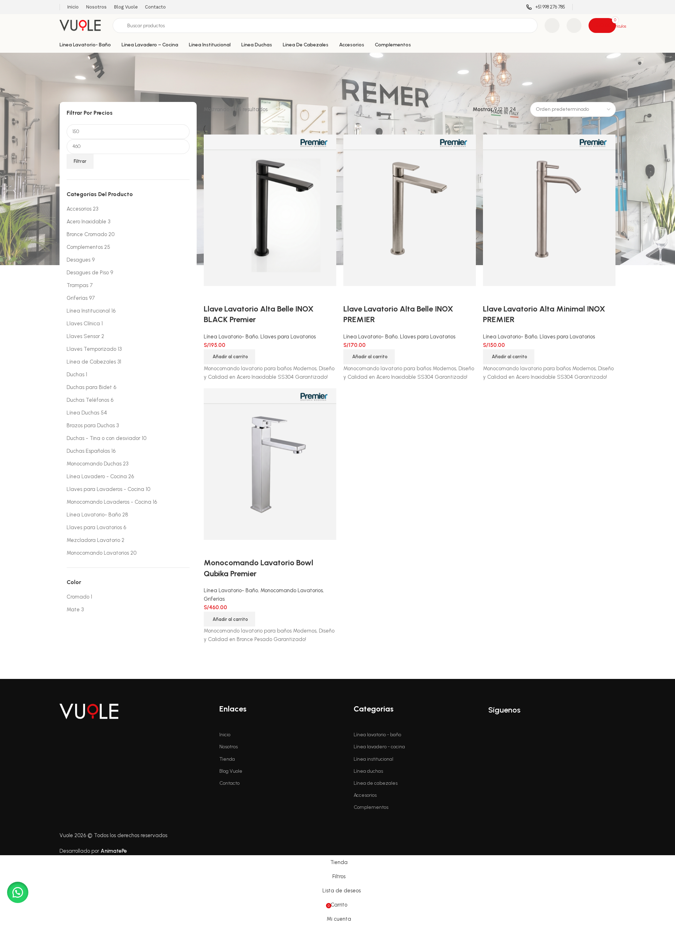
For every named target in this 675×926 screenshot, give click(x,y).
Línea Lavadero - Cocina (97, 476)
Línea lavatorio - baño (377, 735)
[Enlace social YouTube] (602, 7)
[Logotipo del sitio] (83, 25)
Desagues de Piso (88, 272)
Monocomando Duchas (94, 464)
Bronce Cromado (87, 234)
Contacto (229, 783)
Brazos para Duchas (91, 425)
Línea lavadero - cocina (379, 747)
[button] (369, 356)
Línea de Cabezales (91, 362)
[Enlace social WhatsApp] (611, 7)
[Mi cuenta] (574, 25)
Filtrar (80, 161)
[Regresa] (68, 61)
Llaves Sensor (83, 336)
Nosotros (228, 747)
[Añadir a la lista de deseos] (371, 295)
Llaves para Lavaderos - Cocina (105, 489)
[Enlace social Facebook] (584, 7)
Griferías (77, 298)
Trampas (77, 285)
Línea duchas (368, 771)
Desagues (78, 260)
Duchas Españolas (88, 451)
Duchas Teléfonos (88, 400)
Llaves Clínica (83, 323)
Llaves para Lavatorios (94, 527)
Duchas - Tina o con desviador (103, 438)
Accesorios (79, 209)
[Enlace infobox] (545, 7)
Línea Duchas (83, 413)
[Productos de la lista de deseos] (552, 25)
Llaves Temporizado (91, 349)
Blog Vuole (230, 771)
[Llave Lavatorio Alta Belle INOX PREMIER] (409, 210)
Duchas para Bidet (89, 387)
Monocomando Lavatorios (98, 553)
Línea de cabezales (376, 783)
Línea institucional (373, 759)
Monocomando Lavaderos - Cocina (109, 502)
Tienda (227, 759)
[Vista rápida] (352, 295)
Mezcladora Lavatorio (93, 540)
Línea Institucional (88, 311)
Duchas (75, 374)
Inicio (224, 735)
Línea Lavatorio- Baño (94, 514)
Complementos (85, 247)
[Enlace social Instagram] (593, 7)
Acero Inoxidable (86, 221)
